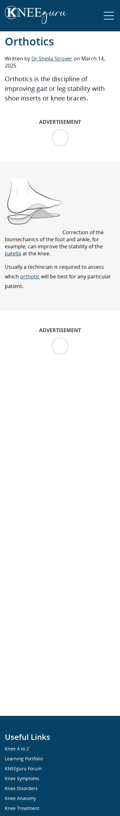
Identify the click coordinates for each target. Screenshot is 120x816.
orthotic (30, 276)
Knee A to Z (17, 749)
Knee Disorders (21, 788)
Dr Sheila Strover (51, 58)
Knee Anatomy (20, 798)
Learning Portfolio (24, 759)
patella (13, 253)
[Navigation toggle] (108, 15)
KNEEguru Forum (23, 768)
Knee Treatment (22, 808)
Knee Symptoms (22, 778)
